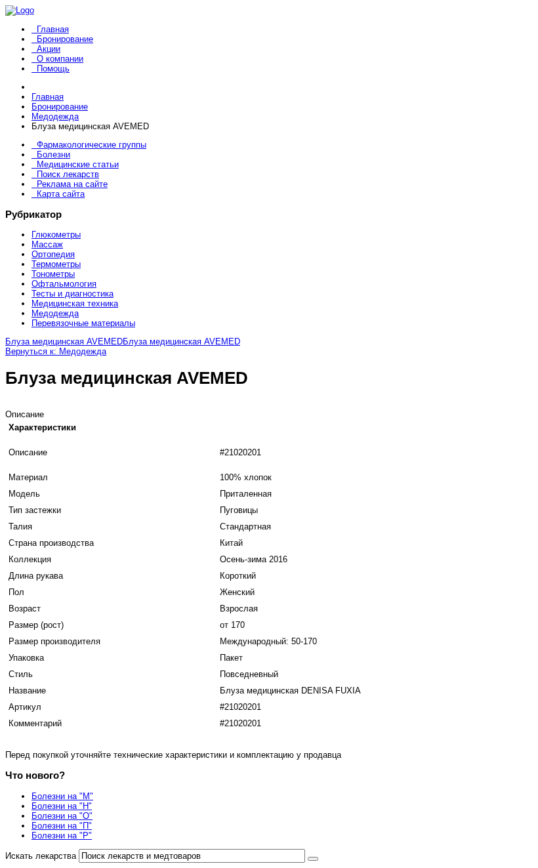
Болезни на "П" (61, 826)
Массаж (47, 244)
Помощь (53, 68)
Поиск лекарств (68, 174)
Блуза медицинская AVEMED (64, 341)
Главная (53, 29)
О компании (60, 59)
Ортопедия (53, 254)
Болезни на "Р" (61, 835)
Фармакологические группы (91, 145)
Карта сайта (61, 194)
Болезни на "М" (62, 796)
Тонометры (53, 274)
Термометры (56, 264)
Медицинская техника (74, 303)
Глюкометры (56, 234)
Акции (48, 49)
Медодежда (55, 313)
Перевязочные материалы (83, 323)
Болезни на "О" (62, 816)
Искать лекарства (40, 856)
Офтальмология (63, 284)
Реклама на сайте (72, 184)
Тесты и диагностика (72, 294)
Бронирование (65, 39)
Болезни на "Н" (61, 806)
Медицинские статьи (78, 164)
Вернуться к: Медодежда (55, 351)
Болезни (53, 154)
